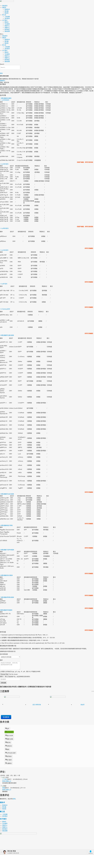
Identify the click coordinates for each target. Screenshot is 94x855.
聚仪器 (6, 11)
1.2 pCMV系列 (4, 164)
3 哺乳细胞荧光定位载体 (7, 494)
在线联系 (6, 717)
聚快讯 (6, 22)
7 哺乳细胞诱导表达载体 (7, 597)
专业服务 (7, 24)
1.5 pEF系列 (3, 284)
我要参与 (2, 80)
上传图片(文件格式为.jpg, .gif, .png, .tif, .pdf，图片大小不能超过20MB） (20, 671)
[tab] (47, 98)
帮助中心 (7, 26)
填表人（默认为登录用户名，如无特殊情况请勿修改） (15, 676)
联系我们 (7, 29)
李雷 (3, 788)
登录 (1, 73)
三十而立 (4, 779)
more (92, 691)
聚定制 (6, 13)
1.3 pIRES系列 (4, 228)
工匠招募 (7, 16)
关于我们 (4, 20)
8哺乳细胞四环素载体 (6, 610)
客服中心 (7, 27)
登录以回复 (5, 781)
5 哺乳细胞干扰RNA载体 (7, 550)
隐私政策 (7, 31)
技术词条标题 (4, 654)
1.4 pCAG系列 (4, 250)
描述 (1, 660)
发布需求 (7, 18)
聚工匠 (4, 15)
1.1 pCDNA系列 (4, 100)
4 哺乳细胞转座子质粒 (6, 525)
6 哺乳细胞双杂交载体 (6, 575)
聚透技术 (7, 9)
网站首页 (4, 5)
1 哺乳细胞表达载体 (5, 98)
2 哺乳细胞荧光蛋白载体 (7, 335)
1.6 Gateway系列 (5, 309)
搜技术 (4, 7)
